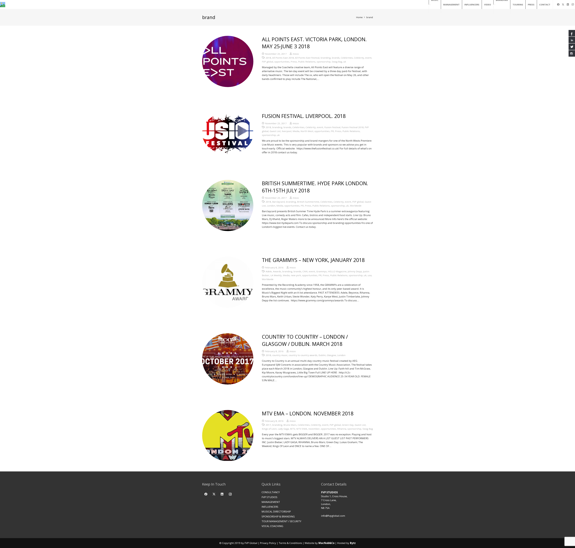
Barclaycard (278, 201)
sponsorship (324, 61)
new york (296, 275)
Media (296, 131)
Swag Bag (337, 61)
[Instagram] (572, 4)
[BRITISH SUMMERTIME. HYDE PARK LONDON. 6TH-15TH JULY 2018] (227, 205)
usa (370, 275)
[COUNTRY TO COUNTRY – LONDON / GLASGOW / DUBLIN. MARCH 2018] (227, 359)
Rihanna (341, 428)
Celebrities (347, 57)
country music (280, 355)
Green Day (348, 424)
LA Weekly (276, 275)
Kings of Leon (269, 428)
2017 (268, 424)
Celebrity (359, 57)
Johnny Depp (355, 271)
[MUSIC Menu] (430, 4)
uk (344, 61)
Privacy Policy (268, 543)
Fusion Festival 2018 (353, 127)
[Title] (2, 4)
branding (326, 57)
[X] (563, 4)
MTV (292, 428)
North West (307, 131)
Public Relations (307, 61)
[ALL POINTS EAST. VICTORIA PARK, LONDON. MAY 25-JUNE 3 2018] (227, 61)
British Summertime (308, 201)
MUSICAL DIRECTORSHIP (276, 511)
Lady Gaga (283, 428)
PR (332, 131)
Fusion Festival (332, 127)
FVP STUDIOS (269, 497)
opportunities (281, 61)
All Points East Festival (307, 57)
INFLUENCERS (270, 506)
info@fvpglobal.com (333, 515)
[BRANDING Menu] (494, 4)
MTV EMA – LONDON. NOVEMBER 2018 (307, 413)
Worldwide (355, 205)
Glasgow (331, 355)
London (271, 205)
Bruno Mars (289, 424)
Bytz (353, 543)
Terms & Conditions (290, 543)
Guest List (275, 131)
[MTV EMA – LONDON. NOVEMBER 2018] (227, 435)
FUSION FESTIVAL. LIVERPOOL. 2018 (304, 116)
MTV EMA (301, 428)
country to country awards (303, 355)
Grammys (321, 271)
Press (294, 61)
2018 (268, 57)
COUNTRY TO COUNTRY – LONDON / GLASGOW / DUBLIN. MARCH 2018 (305, 340)
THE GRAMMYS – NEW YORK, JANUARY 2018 (313, 260)
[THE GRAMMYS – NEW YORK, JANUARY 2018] (227, 282)
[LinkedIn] (567, 4)
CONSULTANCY (271, 492)
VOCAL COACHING (272, 526)
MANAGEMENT (271, 502)
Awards (277, 271)
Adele (269, 271)
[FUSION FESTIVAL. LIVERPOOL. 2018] (227, 133)
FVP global (267, 61)
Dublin (322, 355)
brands (336, 57)
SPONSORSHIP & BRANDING (278, 516)
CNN (305, 271)
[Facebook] (558, 4)
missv (296, 53)
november (314, 428)
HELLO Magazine (337, 271)
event (368, 57)
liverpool (286, 131)
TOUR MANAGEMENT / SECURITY (281, 521)
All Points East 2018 (283, 57)
